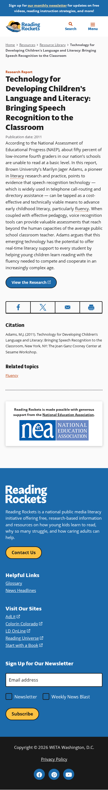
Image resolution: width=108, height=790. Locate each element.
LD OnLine (18, 631)
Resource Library (53, 44)
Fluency (12, 375)
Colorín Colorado (24, 623)
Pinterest (54, 774)
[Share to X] (42, 307)
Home (10, 44)
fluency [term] (82, 208)
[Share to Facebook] (18, 307)
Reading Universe (24, 638)
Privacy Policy (54, 759)
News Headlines (21, 590)
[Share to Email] (67, 307)
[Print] (90, 307)
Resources (27, 44)
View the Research (34, 284)
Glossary (14, 583)
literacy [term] (17, 175)
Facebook (39, 774)
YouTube (69, 774)
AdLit (13, 616)
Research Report (19, 72)
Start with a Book (24, 645)
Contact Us (24, 552)
